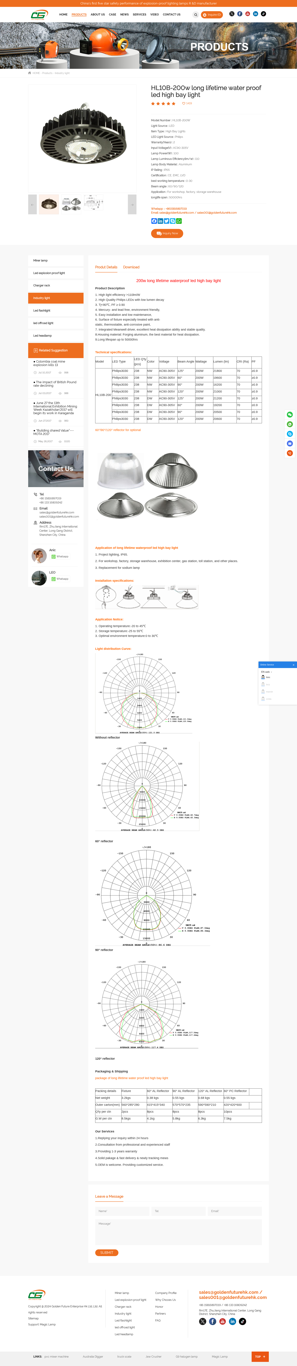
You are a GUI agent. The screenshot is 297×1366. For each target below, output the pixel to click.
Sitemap (33, 1318)
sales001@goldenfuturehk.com (217, 212)
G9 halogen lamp (191, 1356)
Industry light (62, 73)
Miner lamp (40, 260)
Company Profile (166, 1293)
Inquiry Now (170, 233)
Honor (159, 1306)
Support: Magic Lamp (42, 1324)
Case (112, 14)
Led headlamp (42, 335)
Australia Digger (97, 1356)
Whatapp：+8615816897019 (169, 208)
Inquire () (214, 14)
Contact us (171, 14)
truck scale (128, 1356)
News (124, 14)
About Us (98, 14)
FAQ (158, 1320)
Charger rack (41, 285)
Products (79, 14)
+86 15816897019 (50, 498)
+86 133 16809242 (50, 502)
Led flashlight (41, 310)
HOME (36, 73)
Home (63, 14)
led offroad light (43, 323)
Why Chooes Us (165, 1300)
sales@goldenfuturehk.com (176, 212)
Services (139, 14)
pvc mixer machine (61, 1356)
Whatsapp (62, 556)
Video (154, 14)
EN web (265, 671)
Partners (160, 1313)
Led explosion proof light (49, 273)
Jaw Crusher (158, 1356)
